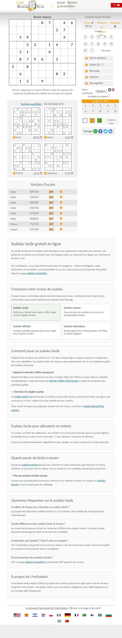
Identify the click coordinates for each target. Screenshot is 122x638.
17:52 (69, 173)
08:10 (38, 138)
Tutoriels (71, 2)
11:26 (69, 138)
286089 (34, 202)
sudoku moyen (30, 465)
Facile (18, 138)
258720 (34, 208)
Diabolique (52, 173)
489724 (34, 192)
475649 (34, 213)
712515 (34, 224)
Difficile (19, 173)
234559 (34, 197)
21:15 (38, 173)
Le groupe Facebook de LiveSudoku (47, 608)
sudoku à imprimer (36, 273)
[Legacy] (113, 89)
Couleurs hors (111, 121)
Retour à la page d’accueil (85, 608)
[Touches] (106, 51)
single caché (21, 396)
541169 (34, 229)
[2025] (109, 89)
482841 (34, 218)
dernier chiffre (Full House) (63, 381)
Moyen (50, 138)
